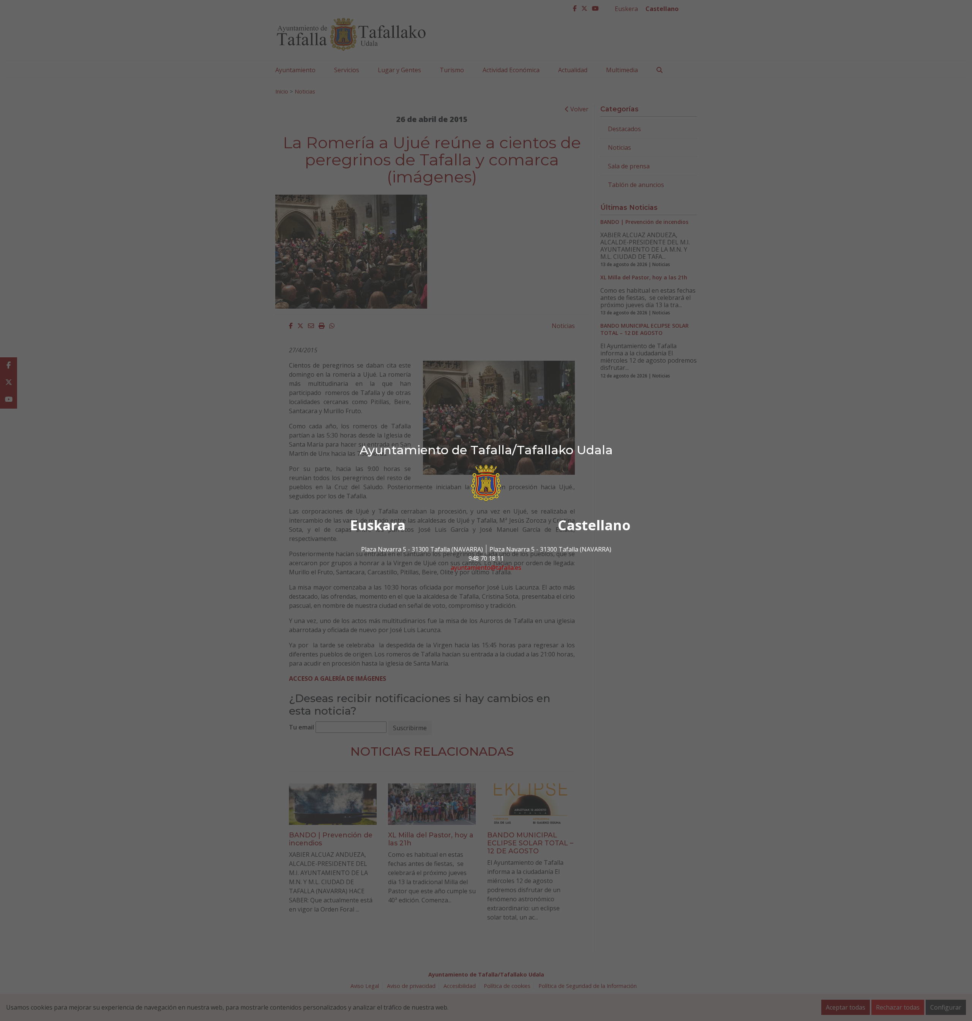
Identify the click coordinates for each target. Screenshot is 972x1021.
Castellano (594, 525)
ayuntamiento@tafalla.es (486, 567)
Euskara (378, 525)
